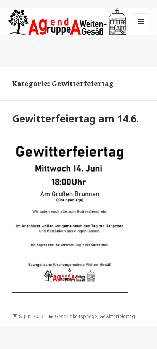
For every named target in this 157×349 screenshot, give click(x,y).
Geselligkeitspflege (76, 316)
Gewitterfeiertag (117, 316)
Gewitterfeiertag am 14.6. (75, 118)
